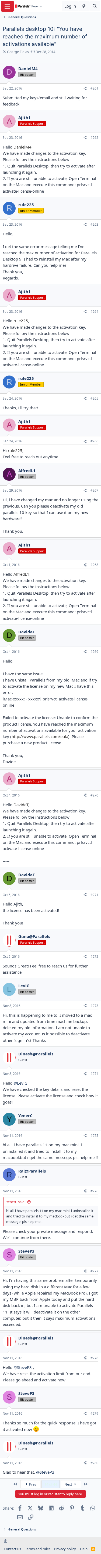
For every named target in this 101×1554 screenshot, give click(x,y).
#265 (94, 398)
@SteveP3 (22, 1367)
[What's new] (84, 6)
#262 (94, 137)
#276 (94, 1191)
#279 (94, 1413)
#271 (94, 895)
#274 (94, 1073)
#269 (94, 651)
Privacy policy (65, 1548)
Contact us (12, 1548)
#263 (94, 224)
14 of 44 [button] (50, 1484)
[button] (5, 1541)
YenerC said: (15, 1201)
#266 (94, 441)
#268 (94, 564)
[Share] (85, 88)
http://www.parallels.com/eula (40, 736)
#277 (94, 1271)
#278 (94, 1358)
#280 (94, 1463)
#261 (94, 88)
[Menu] (7, 6)
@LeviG (20, 1083)
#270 (94, 795)
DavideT (20, 804)
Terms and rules (37, 1548)
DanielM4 (22, 147)
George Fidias (18, 51)
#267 (94, 490)
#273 (94, 1005)
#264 (94, 311)
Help (84, 1548)
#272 (94, 956)
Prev (32, 1484)
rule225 (20, 320)
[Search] (94, 6)
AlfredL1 (21, 574)
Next (68, 1484)
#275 (94, 1135)
